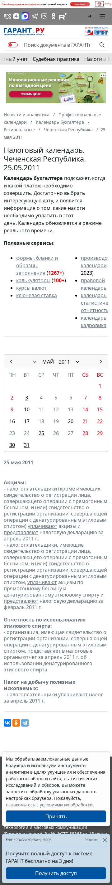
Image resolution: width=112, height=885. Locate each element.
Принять (56, 816)
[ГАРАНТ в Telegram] (35, 16)
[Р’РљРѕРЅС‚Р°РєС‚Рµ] (7, 723)
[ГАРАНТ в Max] (25, 16)
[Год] (77, 361)
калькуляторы (33, 280)
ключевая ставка (36, 295)
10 (27, 409)
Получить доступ (56, 873)
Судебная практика (56, 59)
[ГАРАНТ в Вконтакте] (7, 16)
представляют (21, 532)
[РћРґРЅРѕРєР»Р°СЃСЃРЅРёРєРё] (16, 723)
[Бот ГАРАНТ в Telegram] (44, 16)
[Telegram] (25, 723)
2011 (64, 361)
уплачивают (42, 526)
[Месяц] (35, 361)
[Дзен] (16, 16)
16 (12, 421)
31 (27, 445)
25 (41, 433)
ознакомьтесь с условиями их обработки (49, 805)
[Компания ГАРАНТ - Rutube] (63, 16)
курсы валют (31, 287)
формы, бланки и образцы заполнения (37, 265)
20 (70, 421)
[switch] (13, 44)
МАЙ (48, 361)
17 (27, 421)
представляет (44, 650)
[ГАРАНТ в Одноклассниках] (53, 16)
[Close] (104, 840)
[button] (90, 16)
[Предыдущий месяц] (11, 361)
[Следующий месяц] (100, 361)
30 (12, 445)
